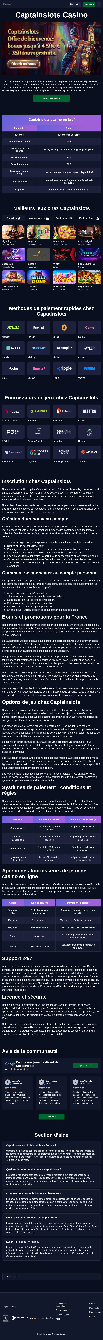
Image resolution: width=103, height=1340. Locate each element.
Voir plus (51, 1117)
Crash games (62, 218)
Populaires (12, 218)
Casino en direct (37, 218)
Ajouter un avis (85, 1066)
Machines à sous (87, 218)
